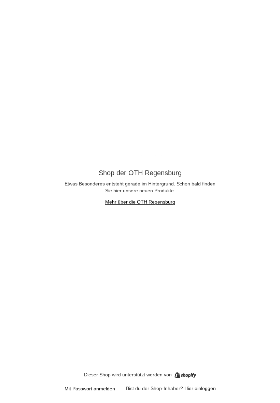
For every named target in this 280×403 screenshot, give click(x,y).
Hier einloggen (200, 388)
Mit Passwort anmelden (90, 388)
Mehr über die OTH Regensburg (140, 202)
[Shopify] (185, 375)
